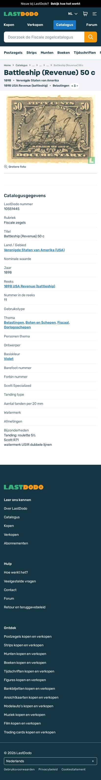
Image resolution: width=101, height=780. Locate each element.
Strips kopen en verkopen (23, 645)
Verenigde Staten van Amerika (37, 80)
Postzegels (13, 53)
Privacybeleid (48, 769)
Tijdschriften (85, 53)
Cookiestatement (74, 769)
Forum (91, 25)
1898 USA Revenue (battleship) (26, 85)
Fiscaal (63, 322)
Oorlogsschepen (17, 327)
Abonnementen (16, 543)
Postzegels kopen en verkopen (27, 636)
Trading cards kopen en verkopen (29, 732)
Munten (47, 53)
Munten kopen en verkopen (25, 654)
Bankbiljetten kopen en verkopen (29, 689)
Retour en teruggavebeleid (24, 607)
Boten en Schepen (40, 322)
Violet (8, 359)
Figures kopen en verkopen (25, 680)
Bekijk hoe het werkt (65, 3)
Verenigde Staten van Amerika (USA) (34, 250)
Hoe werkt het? (16, 572)
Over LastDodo (15, 508)
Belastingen (61, 85)
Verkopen (35, 25)
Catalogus (64, 25)
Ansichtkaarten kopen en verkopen (31, 697)
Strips (31, 53)
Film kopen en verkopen (22, 723)
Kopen (9, 25)
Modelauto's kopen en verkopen (28, 706)
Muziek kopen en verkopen (24, 715)
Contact (10, 590)
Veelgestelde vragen (20, 581)
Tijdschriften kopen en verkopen (29, 671)
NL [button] (70, 14)
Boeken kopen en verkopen (25, 663)
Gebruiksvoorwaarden (19, 769)
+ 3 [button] (73, 86)
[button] (85, 13)
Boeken (63, 53)
